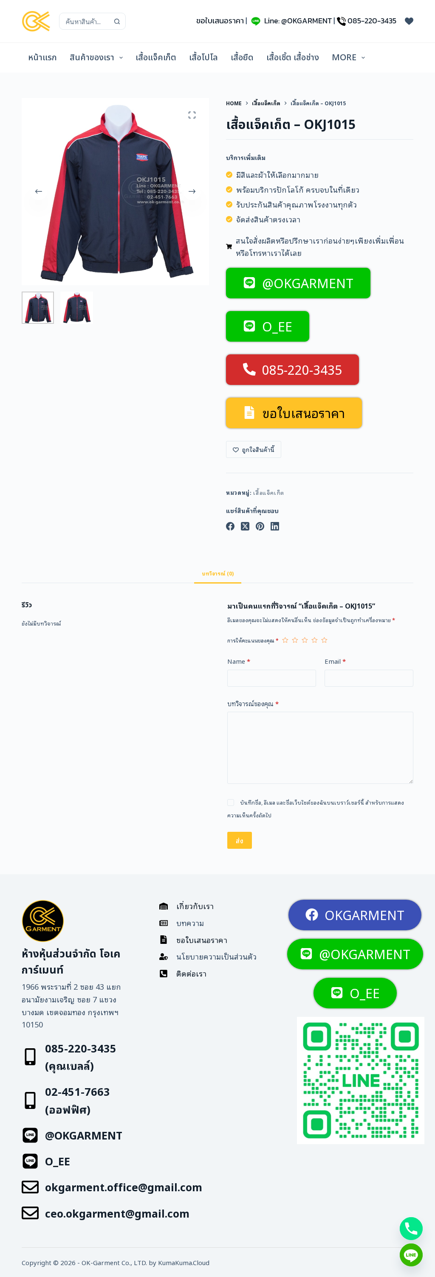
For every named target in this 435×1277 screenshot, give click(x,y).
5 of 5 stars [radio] (324, 640)
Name (238, 661)
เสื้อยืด (242, 57)
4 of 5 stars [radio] (314, 640)
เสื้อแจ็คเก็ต (156, 57)
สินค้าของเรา (92, 57)
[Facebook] (230, 526)
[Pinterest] (260, 526)
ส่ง (239, 840)
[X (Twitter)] (245, 526)
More (344, 57)
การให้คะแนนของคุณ (253, 640)
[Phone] (411, 1228)
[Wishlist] (409, 21)
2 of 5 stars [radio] (295, 640)
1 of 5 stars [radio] (285, 640)
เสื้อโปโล (203, 57)
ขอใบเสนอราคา (220, 20)
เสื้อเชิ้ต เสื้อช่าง (292, 57)
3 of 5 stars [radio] (305, 640)
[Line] (411, 1254)
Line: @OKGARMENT (298, 20)
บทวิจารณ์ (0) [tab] (218, 573)
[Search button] (117, 21)
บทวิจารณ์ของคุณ (253, 703)
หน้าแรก (42, 57)
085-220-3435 (371, 20)
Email (335, 661)
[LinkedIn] (275, 526)
